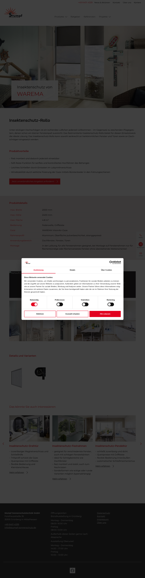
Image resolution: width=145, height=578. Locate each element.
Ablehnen (40, 314)
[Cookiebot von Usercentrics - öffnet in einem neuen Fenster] (111, 262)
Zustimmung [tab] (39, 270)
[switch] (60, 304)
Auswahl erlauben (72, 314)
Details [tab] (72, 270)
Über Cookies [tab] (106, 270)
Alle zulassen (105, 314)
